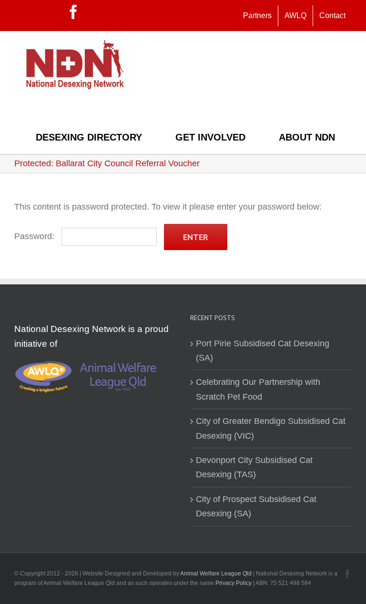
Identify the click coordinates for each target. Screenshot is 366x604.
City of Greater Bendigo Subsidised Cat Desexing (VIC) (271, 428)
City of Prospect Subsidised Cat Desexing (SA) (256, 506)
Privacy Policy (234, 583)
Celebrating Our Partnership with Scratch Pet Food (258, 389)
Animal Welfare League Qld (216, 573)
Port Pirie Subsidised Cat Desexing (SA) (262, 350)
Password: (35, 236)
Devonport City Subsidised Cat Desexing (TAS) (254, 467)
